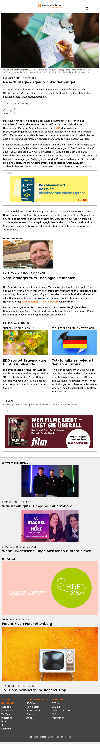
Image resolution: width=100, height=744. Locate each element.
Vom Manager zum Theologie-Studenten (39, 278)
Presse (43, 737)
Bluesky (5, 721)
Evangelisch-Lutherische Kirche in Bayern (59, 404)
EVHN (57, 128)
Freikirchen (58, 717)
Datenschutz (53, 737)
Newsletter (32, 706)
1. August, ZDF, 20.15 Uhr (18, 686)
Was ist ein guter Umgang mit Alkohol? (37, 506)
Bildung (24, 104)
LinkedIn (6, 728)
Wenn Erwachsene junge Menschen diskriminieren (47, 551)
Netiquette (33, 737)
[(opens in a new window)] (49, 189)
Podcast (30, 714)
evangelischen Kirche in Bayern (40, 301)
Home (5, 111)
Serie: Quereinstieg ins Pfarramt (24, 273)
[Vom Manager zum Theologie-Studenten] (50, 254)
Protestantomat (35, 710)
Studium (35, 404)
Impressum (66, 737)
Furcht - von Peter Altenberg (27, 624)
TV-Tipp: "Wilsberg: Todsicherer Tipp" (34, 690)
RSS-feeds (32, 703)
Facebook (6, 706)
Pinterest (6, 717)
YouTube (6, 714)
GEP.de (56, 703)
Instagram (7, 710)
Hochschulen (22, 404)
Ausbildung (8, 404)
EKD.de (56, 706)
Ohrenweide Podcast (15, 619)
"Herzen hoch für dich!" (18, 328)
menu (3, 6)
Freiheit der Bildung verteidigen (73, 328)
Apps (29, 717)
